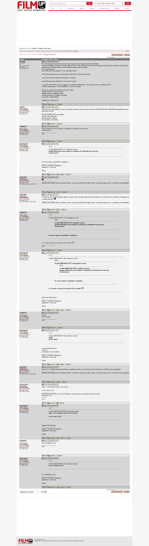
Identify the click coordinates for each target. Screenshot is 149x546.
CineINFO (39, 54)
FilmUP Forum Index (24, 54)
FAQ (64, 51)
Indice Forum (23, 51)
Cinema (34, 54)
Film (52, 8)
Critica (91, 8)
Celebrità (70, 8)
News (82, 8)
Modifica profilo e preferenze (44, 51)
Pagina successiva (124, 57)
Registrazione (32, 51)
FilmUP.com (22, 48)
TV (61, 8)
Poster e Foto (104, 8)
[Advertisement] (74, 29)
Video (117, 8)
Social (127, 8)
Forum (28, 48)
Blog (43, 399)
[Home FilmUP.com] (31, 11)
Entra (127, 51)
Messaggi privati (57, 51)
